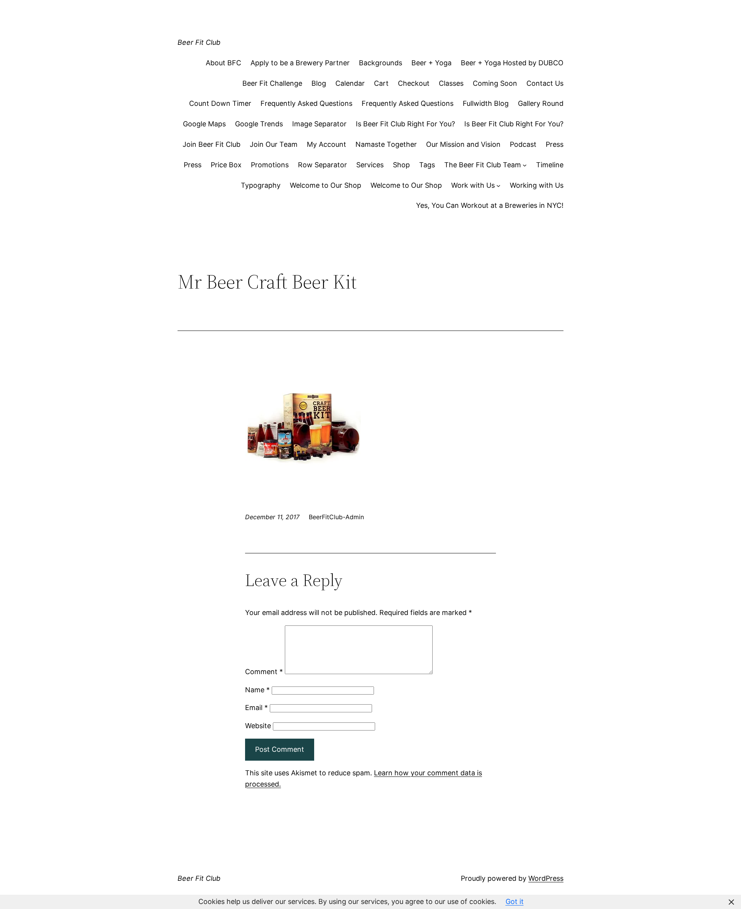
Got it (515, 901)
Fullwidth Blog (486, 103)
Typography (261, 185)
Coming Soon (495, 83)
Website (258, 726)
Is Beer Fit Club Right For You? (405, 124)
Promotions (270, 165)
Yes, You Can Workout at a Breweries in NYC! (489, 205)
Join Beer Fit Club (211, 144)
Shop (401, 165)
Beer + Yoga (431, 63)
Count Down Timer (220, 103)
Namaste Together (386, 144)
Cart (381, 83)
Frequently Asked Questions (306, 103)
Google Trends (259, 124)
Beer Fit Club (199, 42)
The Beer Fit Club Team (482, 165)
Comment (264, 672)
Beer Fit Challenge (272, 83)
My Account (326, 144)
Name (257, 690)
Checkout (414, 83)
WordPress (545, 878)
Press (554, 144)
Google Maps (204, 124)
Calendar (350, 83)
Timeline (549, 165)
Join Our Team (274, 144)
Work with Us (473, 185)
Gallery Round (540, 103)
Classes (451, 83)
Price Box (226, 165)
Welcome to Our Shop (325, 185)
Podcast (523, 144)
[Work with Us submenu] (498, 185)
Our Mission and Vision (463, 144)
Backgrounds (380, 63)
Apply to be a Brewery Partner (300, 63)
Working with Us (536, 185)
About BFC (223, 63)
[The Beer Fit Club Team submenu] (525, 165)
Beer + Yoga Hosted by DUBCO (512, 63)
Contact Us (544, 83)
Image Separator (319, 124)
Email (256, 707)
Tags (427, 165)
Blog (318, 83)
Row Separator (322, 165)
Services (370, 165)
